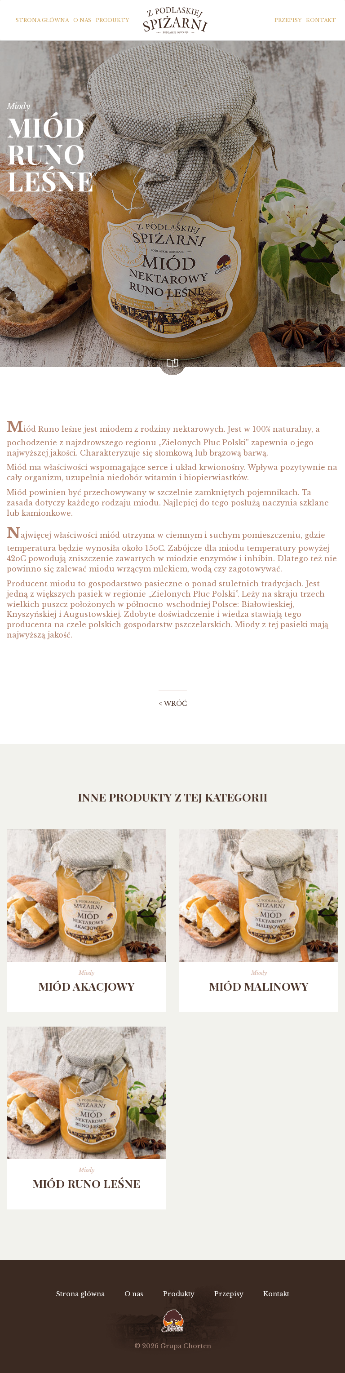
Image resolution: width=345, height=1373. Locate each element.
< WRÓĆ (173, 704)
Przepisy (287, 20)
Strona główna (42, 20)
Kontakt (321, 20)
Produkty (112, 20)
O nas (82, 20)
